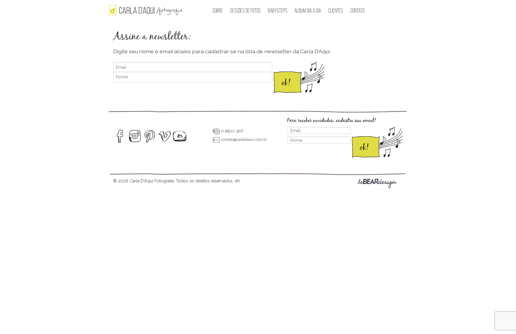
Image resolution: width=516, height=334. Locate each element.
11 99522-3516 (231, 131)
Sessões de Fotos (245, 10)
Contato (357, 10)
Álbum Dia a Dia (307, 10)
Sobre (217, 10)
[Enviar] (298, 78)
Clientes (335, 10)
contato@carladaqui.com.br (243, 139)
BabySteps (277, 10)
